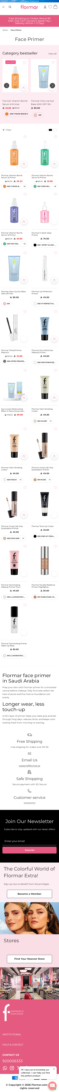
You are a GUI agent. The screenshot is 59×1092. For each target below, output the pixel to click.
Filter (8, 130)
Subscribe (29, 850)
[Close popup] (54, 1069)
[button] (6, 85)
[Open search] (10, 7)
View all (52, 53)
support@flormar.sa (29, 765)
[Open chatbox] (52, 1085)
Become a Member (29, 893)
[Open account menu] (45, 7)
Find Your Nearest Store (29, 958)
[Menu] (3, 6)
